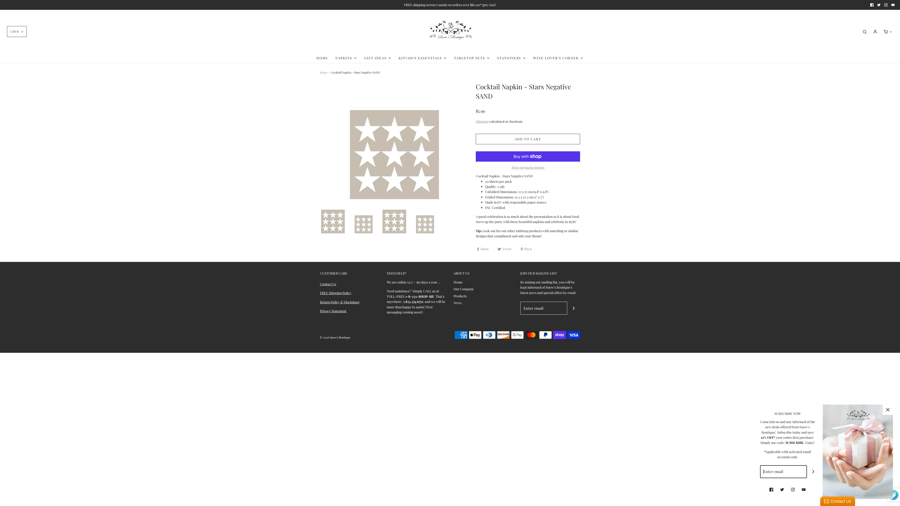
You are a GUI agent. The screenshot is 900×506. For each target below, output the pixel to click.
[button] (17, 31)
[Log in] (875, 32)
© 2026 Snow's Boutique (335, 337)
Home (322, 58)
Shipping (482, 121)
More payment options (528, 167)
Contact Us (328, 284)
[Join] (573, 308)
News (457, 303)
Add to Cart (528, 139)
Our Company (464, 289)
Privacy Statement (333, 311)
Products (460, 296)
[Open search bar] (864, 31)
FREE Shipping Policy (335, 293)
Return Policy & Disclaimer (340, 302)
